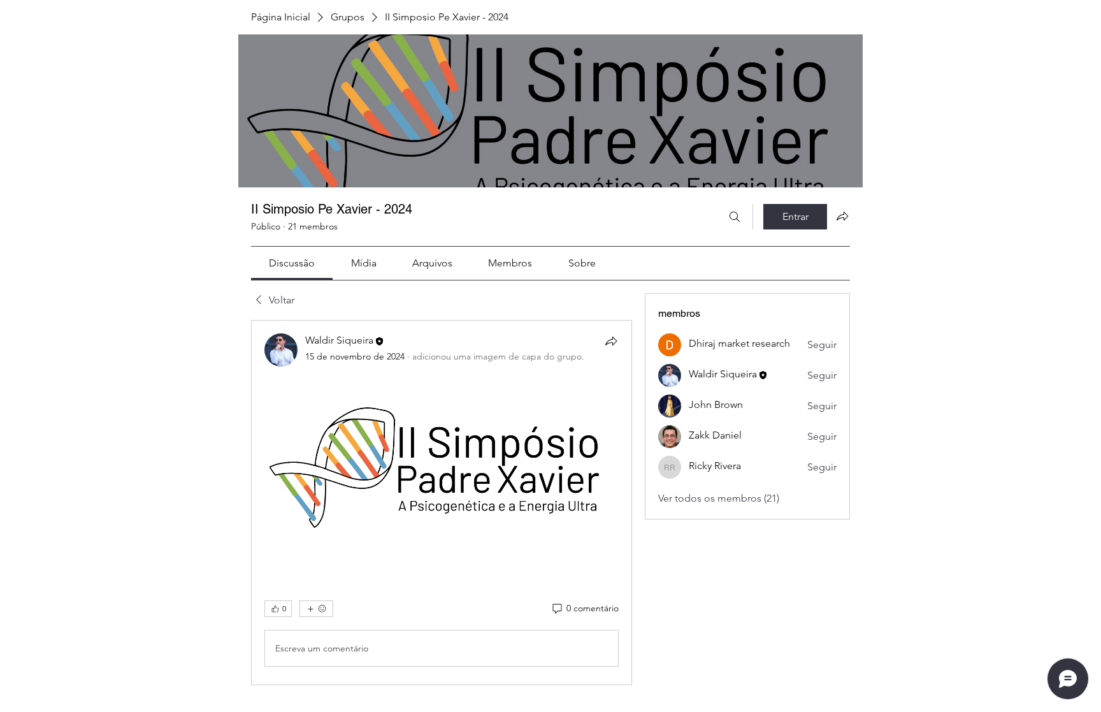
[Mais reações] (316, 608)
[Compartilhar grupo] (842, 216)
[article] (441, 502)
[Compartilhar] (611, 341)
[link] (292, 263)
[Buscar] (734, 216)
